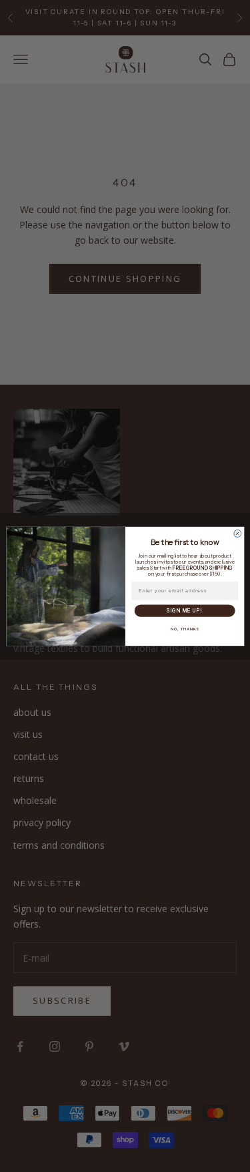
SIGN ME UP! (185, 611)
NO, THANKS (185, 628)
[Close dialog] (237, 533)
